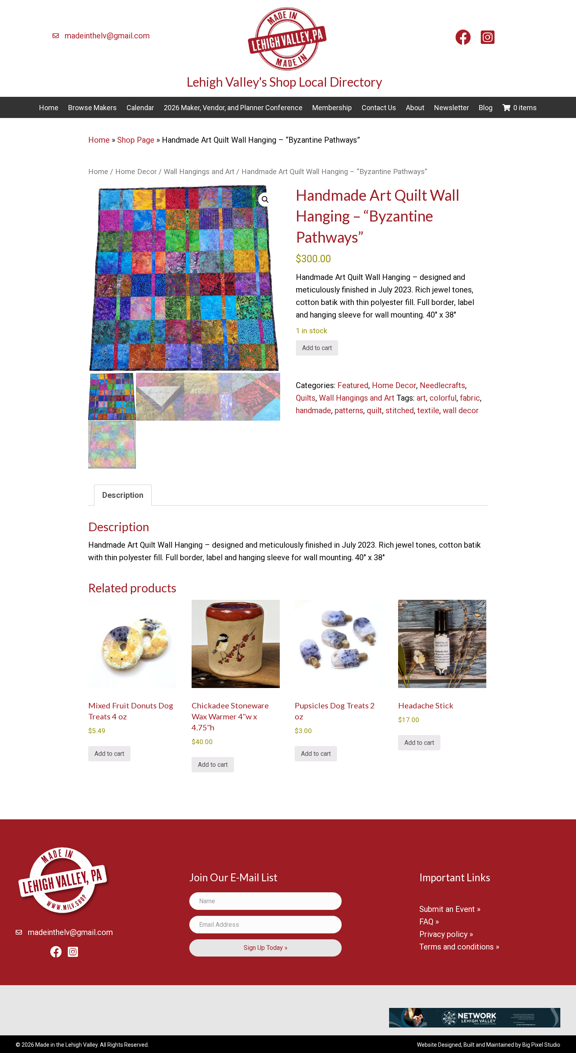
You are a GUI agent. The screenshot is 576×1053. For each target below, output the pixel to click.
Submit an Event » (449, 909)
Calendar (140, 107)
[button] (265, 199)
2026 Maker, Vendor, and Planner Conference (233, 107)
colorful (442, 398)
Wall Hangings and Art (199, 171)
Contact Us (379, 107)
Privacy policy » (446, 934)
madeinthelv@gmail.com (107, 35)
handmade (313, 410)
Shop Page (135, 140)
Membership (332, 107)
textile (428, 410)
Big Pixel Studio (541, 1045)
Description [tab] (122, 495)
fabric (470, 398)
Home (48, 107)
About (415, 107)
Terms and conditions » (459, 946)
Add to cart (317, 348)
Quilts (305, 398)
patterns (349, 410)
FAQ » (429, 921)
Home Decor (136, 171)
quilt (374, 410)
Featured (352, 385)
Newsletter (451, 107)
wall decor (461, 410)
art (421, 398)
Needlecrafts (442, 385)
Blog (486, 107)
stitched (400, 410)
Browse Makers (92, 107)
